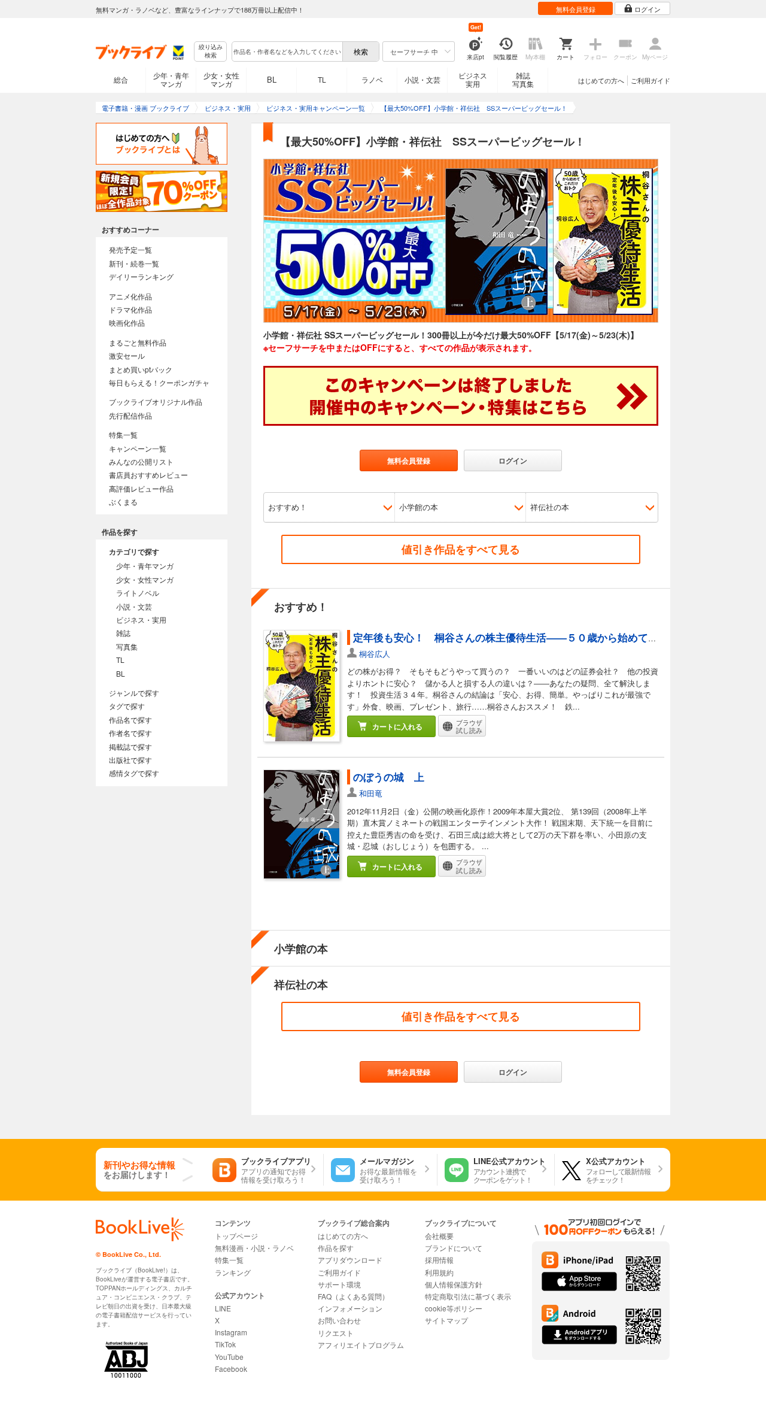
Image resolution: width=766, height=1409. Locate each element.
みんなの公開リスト (141, 461)
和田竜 (370, 793)
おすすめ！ (287, 507)
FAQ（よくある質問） (353, 1296)
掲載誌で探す (130, 746)
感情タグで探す (134, 773)
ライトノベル (137, 592)
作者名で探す (130, 733)
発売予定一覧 (130, 249)
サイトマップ (446, 1320)
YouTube (229, 1357)
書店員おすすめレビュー (148, 474)
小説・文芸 (422, 79)
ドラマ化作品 (130, 309)
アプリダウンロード (350, 1260)
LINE (223, 1308)
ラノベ (372, 79)
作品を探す (336, 1248)
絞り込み (211, 51)
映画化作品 (127, 322)
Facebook (231, 1368)
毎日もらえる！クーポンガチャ (159, 382)
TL (322, 79)
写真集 (127, 646)
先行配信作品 (130, 415)
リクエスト (336, 1333)
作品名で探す (130, 719)
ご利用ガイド (650, 80)
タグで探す (127, 706)
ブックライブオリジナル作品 (155, 401)
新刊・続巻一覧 (134, 263)
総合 (121, 79)
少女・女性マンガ (221, 79)
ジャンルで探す (134, 692)
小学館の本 (418, 507)
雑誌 (123, 633)
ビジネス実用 (472, 79)
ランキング (233, 1272)
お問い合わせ (339, 1320)
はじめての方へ (601, 80)
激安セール (127, 355)
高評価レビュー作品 (141, 488)
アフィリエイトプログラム (361, 1345)
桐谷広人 (374, 653)
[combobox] (286, 51)
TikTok (225, 1344)
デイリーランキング (141, 276)
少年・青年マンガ (171, 79)
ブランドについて (453, 1248)
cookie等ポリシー (453, 1308)
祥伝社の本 (549, 507)
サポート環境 (339, 1284)
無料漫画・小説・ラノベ (254, 1248)
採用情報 (439, 1260)
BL (271, 79)
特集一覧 (123, 434)
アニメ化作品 (130, 296)
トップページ (236, 1236)
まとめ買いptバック (140, 369)
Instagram (231, 1332)
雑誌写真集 (523, 79)
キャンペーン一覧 (137, 448)
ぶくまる (123, 501)
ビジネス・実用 (141, 619)
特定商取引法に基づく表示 (468, 1296)
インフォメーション (350, 1308)
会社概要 (439, 1236)
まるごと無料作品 (137, 342)
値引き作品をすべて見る (461, 549)
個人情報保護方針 (453, 1284)
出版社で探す (130, 760)
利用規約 (439, 1272)
